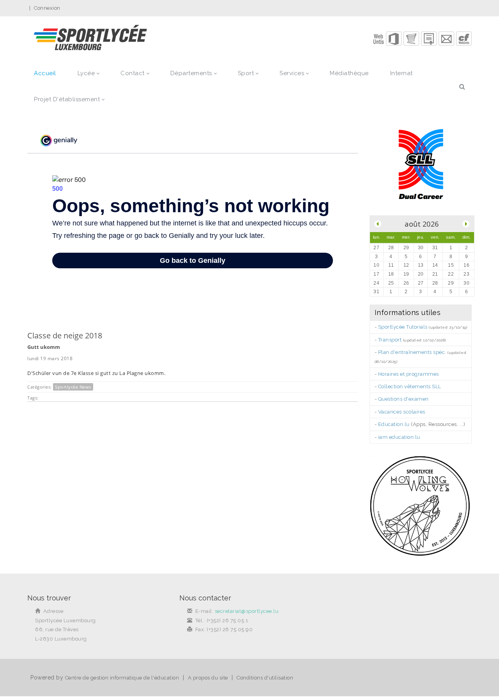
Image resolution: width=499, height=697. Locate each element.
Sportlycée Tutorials (403, 327)
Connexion (47, 8)
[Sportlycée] (90, 38)
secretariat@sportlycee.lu (247, 611)
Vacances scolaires (401, 412)
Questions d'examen (403, 399)
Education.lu (394, 424)
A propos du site (208, 678)
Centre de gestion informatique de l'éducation (122, 678)
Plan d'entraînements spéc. (412, 352)
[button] (394, 39)
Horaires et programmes (408, 374)
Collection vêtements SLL (409, 386)
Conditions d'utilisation (265, 678)
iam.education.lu (399, 437)
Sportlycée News (73, 387)
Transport (390, 340)
